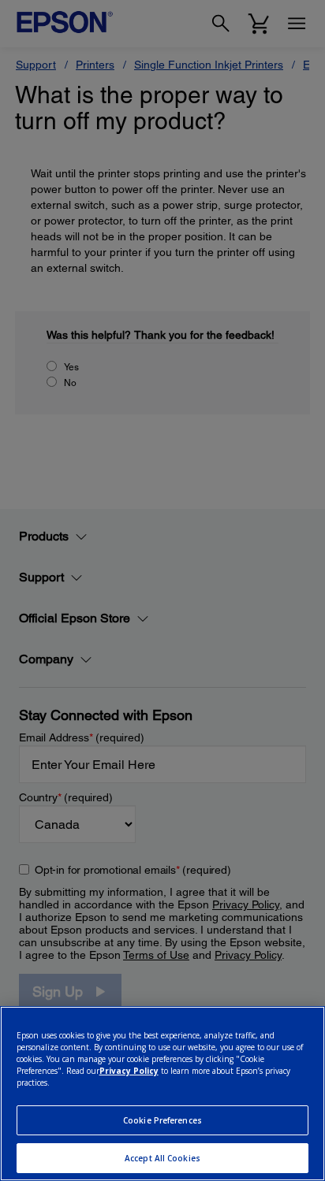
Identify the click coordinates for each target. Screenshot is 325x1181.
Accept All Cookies (162, 1158)
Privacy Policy (129, 1070)
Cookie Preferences (162, 1120)
